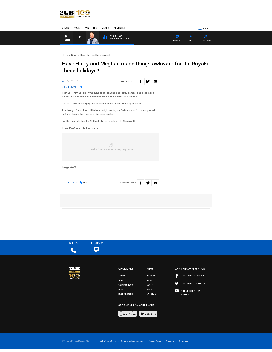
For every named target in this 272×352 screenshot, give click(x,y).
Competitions (125, 284)
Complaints (184, 341)
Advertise (120, 28)
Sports (121, 289)
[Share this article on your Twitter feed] (147, 81)
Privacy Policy (155, 341)
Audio (77, 28)
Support (170, 341)
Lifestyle (151, 293)
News (74, 55)
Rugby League (125, 293)
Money (105, 28)
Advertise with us (108, 341)
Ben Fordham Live (119, 39)
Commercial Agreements (132, 341)
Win (87, 28)
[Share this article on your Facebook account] (140, 81)
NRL (95, 28)
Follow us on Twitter (193, 283)
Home (65, 55)
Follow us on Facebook (193, 275)
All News (151, 275)
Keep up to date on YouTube (191, 293)
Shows (66, 28)
